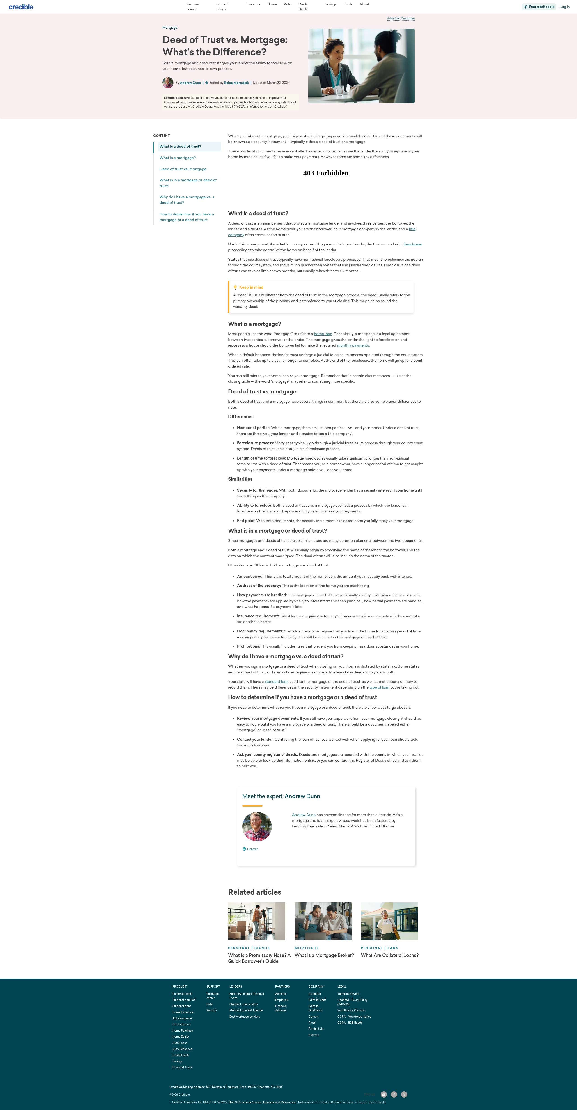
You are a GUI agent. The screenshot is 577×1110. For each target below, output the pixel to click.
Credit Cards (180, 1055)
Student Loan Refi (183, 1000)
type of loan (379, 687)
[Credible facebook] (394, 1094)
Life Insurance (181, 1024)
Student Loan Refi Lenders (246, 1010)
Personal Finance (249, 948)
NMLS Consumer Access (245, 1102)
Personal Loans (379, 948)
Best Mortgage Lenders (244, 1016)
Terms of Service (348, 994)
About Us (315, 994)
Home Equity (180, 1037)
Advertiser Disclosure (401, 18)
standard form (277, 681)
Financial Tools (182, 1067)
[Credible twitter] (404, 1094)
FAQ (209, 1004)
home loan (323, 333)
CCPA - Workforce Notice (354, 1016)
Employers (282, 1000)
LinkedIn (252, 849)
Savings (177, 1061)
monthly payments (353, 345)
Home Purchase (182, 1030)
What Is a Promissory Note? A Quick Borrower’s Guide (259, 958)
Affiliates (280, 994)
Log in (565, 7)
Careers (314, 1016)
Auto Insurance (182, 1018)
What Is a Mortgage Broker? (324, 955)
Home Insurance (182, 1012)
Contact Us (316, 1029)
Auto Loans (179, 1043)
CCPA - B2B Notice (349, 1023)
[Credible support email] (384, 1094)
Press (312, 1023)
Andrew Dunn (190, 82)
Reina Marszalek (236, 82)
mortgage (169, 27)
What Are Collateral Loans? (389, 955)
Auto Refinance (182, 1049)
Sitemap (314, 1035)
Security (211, 1010)
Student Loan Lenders (243, 1004)
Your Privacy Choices (351, 1010)
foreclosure (412, 243)
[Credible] (21, 6)
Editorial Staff (317, 1000)
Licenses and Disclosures (279, 1102)
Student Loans (181, 1006)
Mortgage (307, 948)
